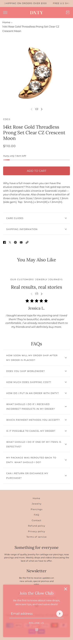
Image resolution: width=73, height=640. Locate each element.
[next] (41, 109)
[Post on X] (10, 242)
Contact (36, 520)
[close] (66, 589)
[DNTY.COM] (36, 12)
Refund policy (36, 525)
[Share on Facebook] (4, 242)
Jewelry (36, 503)
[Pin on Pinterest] (15, 242)
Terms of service (36, 536)
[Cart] (68, 12)
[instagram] (36, 629)
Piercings (36, 509)
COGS (6, 119)
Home (6, 22)
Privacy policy (36, 531)
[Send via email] (21, 242)
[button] (27, 242)
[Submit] (59, 613)
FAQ (36, 514)
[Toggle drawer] (5, 12)
